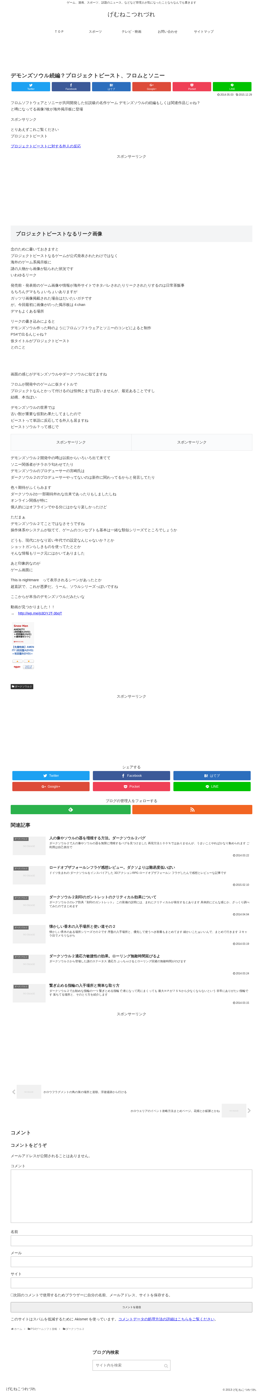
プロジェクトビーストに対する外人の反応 (46, 146)
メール (16, 1253)
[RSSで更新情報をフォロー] (192, 809)
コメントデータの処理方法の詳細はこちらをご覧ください (166, 1319)
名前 (14, 1232)
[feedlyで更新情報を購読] (71, 809)
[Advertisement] (131, 56)
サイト (16, 1274)
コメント (18, 1166)
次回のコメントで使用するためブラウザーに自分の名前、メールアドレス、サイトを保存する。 (92, 1295)
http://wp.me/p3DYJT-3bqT (40, 613)
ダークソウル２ (23, 686)
